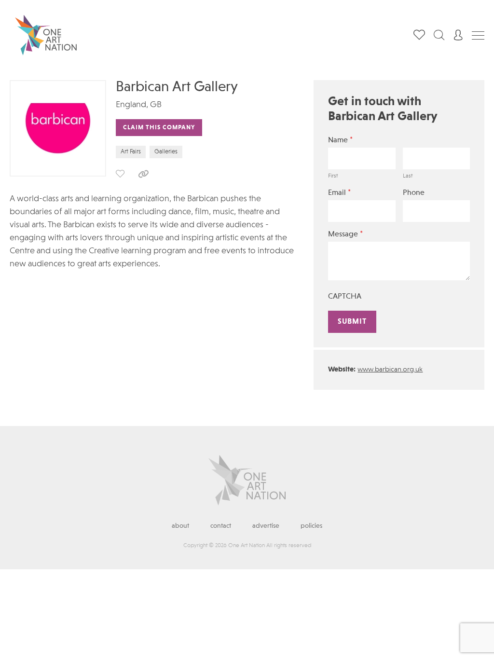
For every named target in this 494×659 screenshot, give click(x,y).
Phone (414, 193)
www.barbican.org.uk (390, 369)
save (120, 174)
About (180, 525)
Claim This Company (159, 127)
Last (407, 176)
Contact (220, 525)
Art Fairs (131, 152)
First (333, 176)
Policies (311, 525)
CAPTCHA (344, 297)
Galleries (166, 152)
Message (345, 234)
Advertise (265, 525)
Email (339, 193)
